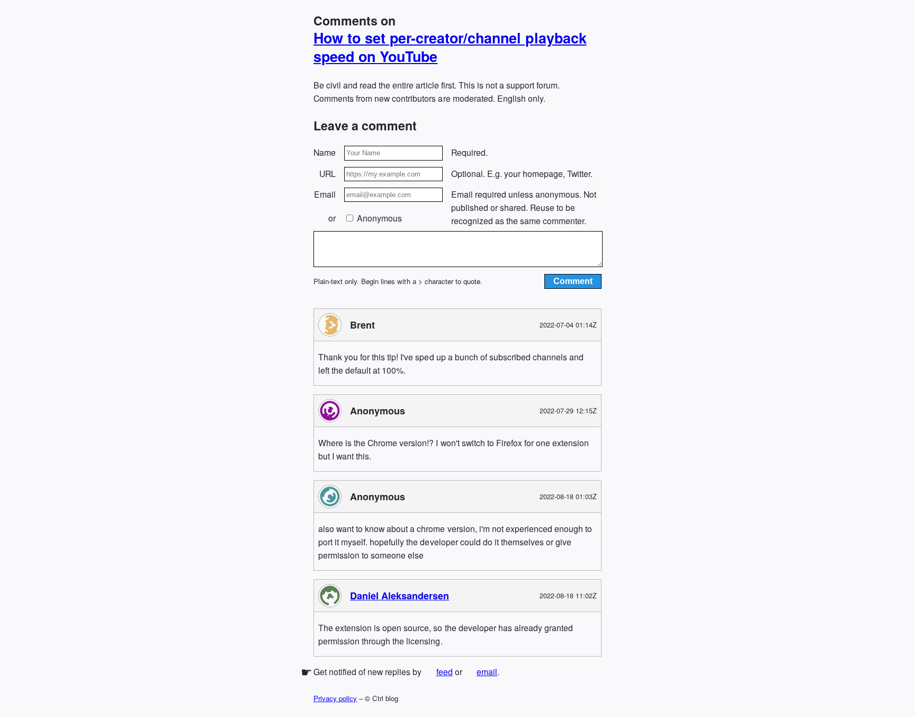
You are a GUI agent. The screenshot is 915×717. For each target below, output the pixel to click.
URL (327, 173)
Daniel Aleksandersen (399, 596)
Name (324, 152)
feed (444, 672)
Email (325, 194)
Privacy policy (335, 698)
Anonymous (378, 218)
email (487, 672)
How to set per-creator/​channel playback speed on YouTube (450, 47)
